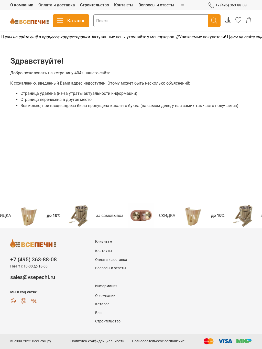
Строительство (94, 5)
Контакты (123, 5)
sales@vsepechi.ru (32, 277)
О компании (21, 5)
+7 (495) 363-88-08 (231, 5)
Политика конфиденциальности (97, 341)
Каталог (76, 20)
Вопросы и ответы (156, 5)
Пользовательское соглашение (158, 341)
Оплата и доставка (56, 5)
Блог (99, 313)
